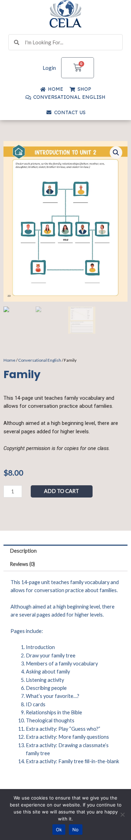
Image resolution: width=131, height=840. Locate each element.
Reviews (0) (22, 564)
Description (23, 551)
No (75, 829)
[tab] (65, 551)
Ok (59, 829)
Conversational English (39, 360)
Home (9, 360)
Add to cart (61, 491)
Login (49, 67)
